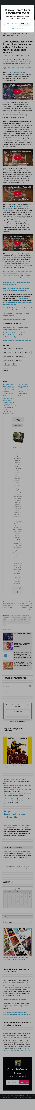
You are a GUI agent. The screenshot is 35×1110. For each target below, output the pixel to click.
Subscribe (25, 23)
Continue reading (17, 28)
